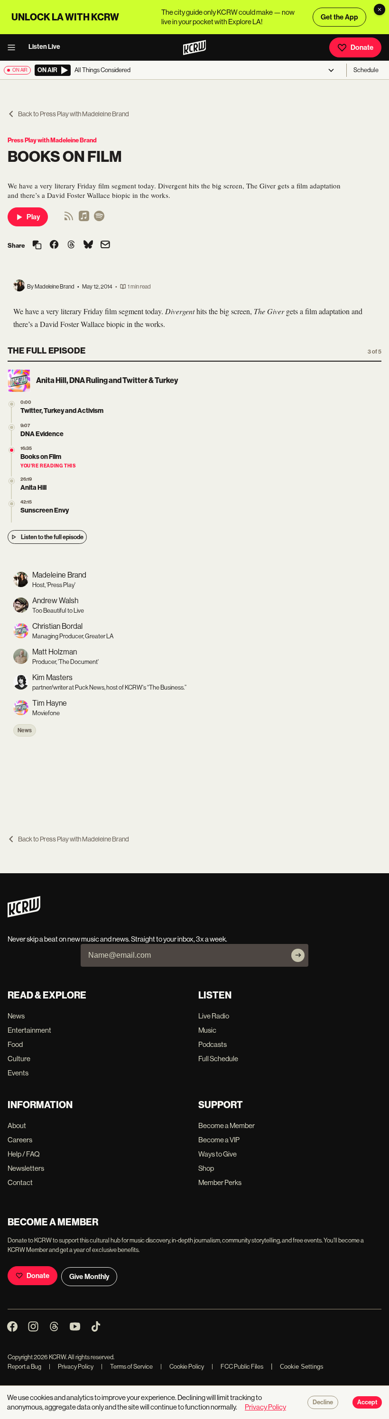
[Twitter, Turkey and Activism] (11, 404)
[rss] (68, 219)
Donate (362, 47)
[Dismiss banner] (379, 9)
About (17, 1125)
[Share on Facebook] (54, 245)
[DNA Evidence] (11, 427)
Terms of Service (127, 1366)
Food (15, 1044)
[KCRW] (24, 915)
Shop (206, 1168)
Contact (20, 1182)
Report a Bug (24, 1366)
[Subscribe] (298, 955)
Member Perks (219, 1182)
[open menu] (14, 47)
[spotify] (99, 219)
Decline (323, 1402)
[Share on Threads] (71, 245)
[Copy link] (37, 245)
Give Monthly (89, 1276)
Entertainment (29, 1030)
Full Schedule (218, 1059)
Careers (20, 1140)
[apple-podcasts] (84, 219)
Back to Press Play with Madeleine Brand (73, 114)
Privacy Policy (71, 1366)
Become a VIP (219, 1140)
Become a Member (226, 1125)
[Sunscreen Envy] (11, 503)
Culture (19, 1059)
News (25, 730)
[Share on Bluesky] (88, 245)
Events (18, 1073)
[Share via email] (105, 246)
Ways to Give (217, 1154)
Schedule (366, 70)
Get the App (339, 17)
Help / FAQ (24, 1154)
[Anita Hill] (11, 481)
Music (207, 1030)
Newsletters (26, 1168)
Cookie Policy (182, 1366)
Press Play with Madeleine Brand (52, 140)
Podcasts (212, 1044)
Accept (367, 1402)
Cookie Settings (302, 1366)
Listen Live (44, 47)
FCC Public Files (237, 1366)
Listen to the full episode (52, 537)
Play (33, 217)
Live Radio (213, 1016)
